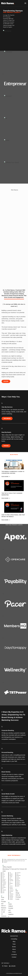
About (14, 949)
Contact (14, 957)
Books (14, 946)
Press (14, 952)
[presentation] (14, 464)
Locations (14, 954)
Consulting (14, 939)
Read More (6, 476)
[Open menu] (25, 3)
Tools (14, 944)
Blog (14, 941)
